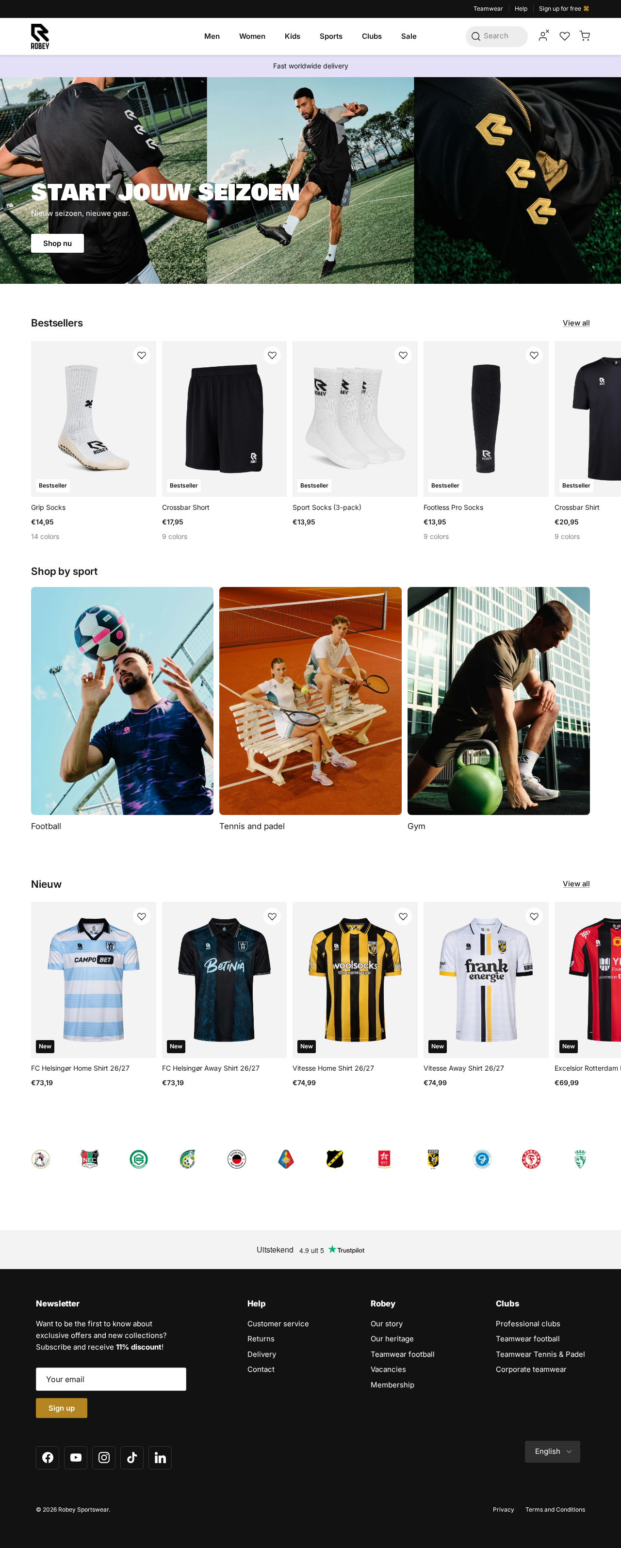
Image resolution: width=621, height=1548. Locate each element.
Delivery (261, 1354)
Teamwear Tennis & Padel (540, 1354)
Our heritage (392, 1338)
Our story (387, 1323)
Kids (292, 36)
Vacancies (388, 1369)
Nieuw (46, 884)
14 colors (45, 536)
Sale (409, 36)
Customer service (278, 1323)
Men (212, 36)
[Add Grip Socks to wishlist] (141, 355)
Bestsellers (57, 323)
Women (252, 36)
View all (576, 322)
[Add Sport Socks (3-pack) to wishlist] (403, 355)
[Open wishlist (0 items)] (564, 36)
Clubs (372, 36)
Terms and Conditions (555, 1509)
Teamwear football (403, 1354)
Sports (331, 36)
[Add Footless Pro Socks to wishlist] (534, 355)
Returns (261, 1338)
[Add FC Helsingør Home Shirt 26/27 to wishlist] (141, 916)
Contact (261, 1369)
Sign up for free (561, 8)
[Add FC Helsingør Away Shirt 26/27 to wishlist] (272, 916)
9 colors (174, 536)
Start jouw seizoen (165, 195)
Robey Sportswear (83, 1509)
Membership (392, 1384)
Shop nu (57, 243)
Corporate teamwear (531, 1369)
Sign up (62, 1408)
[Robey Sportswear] (40, 36)
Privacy (503, 1509)
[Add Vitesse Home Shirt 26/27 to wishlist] (403, 916)
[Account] (543, 36)
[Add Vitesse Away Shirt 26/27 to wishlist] (534, 916)
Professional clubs (528, 1323)
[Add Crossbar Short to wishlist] (272, 355)
